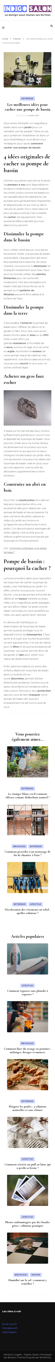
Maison (36, 1275)
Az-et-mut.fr (9, 1324)
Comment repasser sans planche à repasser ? (27, 992)
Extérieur (27, 98)
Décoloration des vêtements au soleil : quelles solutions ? (27, 911)
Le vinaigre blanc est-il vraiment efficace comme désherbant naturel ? (27, 795)
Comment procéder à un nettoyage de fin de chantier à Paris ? (27, 853)
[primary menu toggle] (4, 27)
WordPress (45, 1357)
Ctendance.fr (10, 1328)
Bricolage (19, 846)
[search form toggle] (51, 26)
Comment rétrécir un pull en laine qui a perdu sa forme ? (28, 1166)
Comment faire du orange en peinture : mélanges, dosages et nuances (27, 1050)
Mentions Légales (13, 1354)
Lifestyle (35, 904)
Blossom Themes (17, 1357)
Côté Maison (9, 1332)
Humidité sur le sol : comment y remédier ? (27, 1281)
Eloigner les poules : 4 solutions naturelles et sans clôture (27, 1108)
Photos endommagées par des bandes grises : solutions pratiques (27, 1224)
